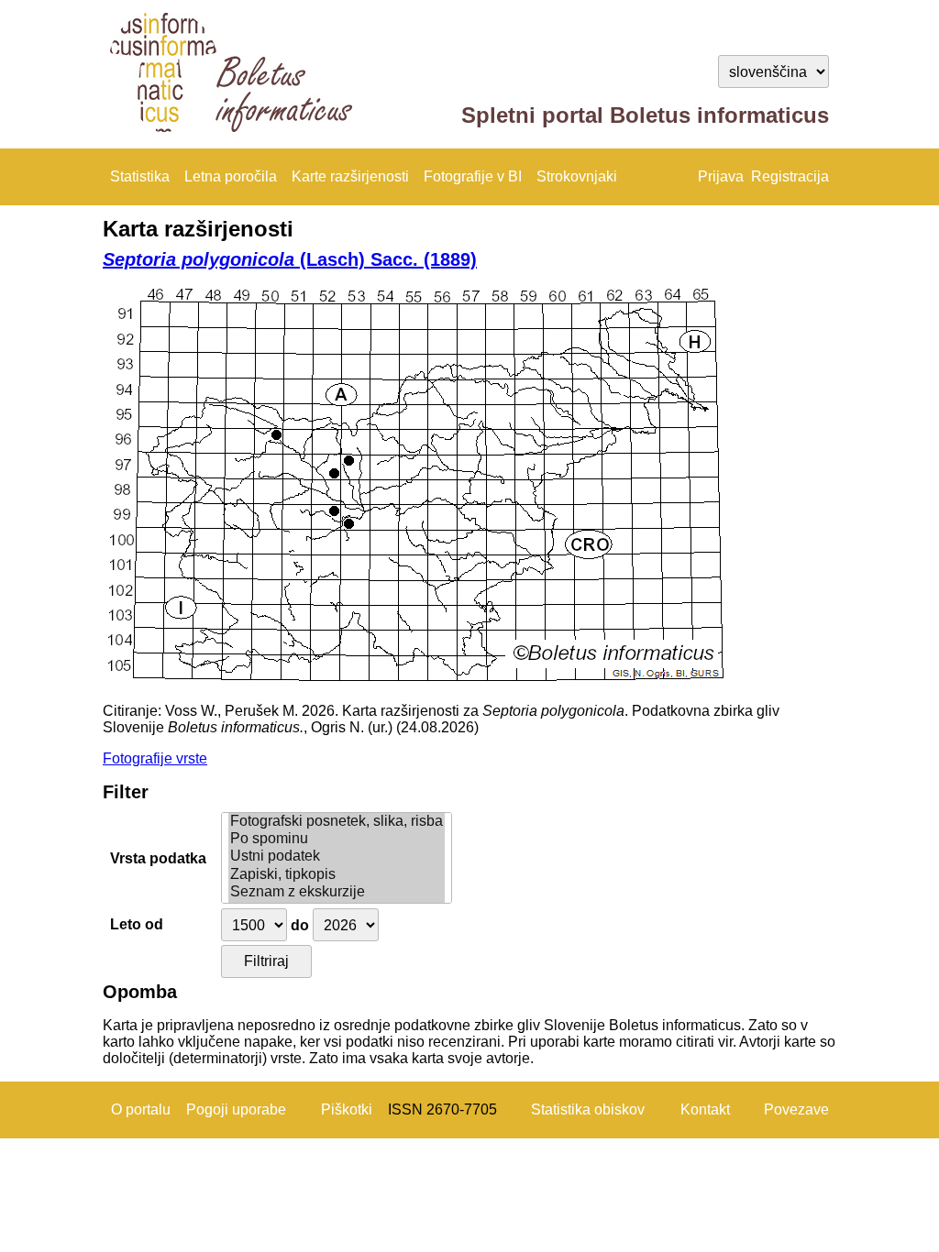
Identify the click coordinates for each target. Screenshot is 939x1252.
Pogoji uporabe (236, 1109)
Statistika (140, 176)
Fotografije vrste (155, 758)
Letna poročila (230, 176)
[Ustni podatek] (336, 856)
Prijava (721, 176)
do (300, 925)
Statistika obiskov (588, 1109)
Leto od (136, 924)
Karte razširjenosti (350, 176)
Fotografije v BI (473, 176)
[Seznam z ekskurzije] (336, 892)
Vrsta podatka (158, 858)
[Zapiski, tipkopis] (336, 875)
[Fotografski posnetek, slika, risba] (336, 821)
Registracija (790, 176)
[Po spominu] (336, 839)
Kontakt (705, 1109)
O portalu (141, 1109)
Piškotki (346, 1109)
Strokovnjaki (576, 176)
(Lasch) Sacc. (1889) (290, 259)
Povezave (796, 1109)
